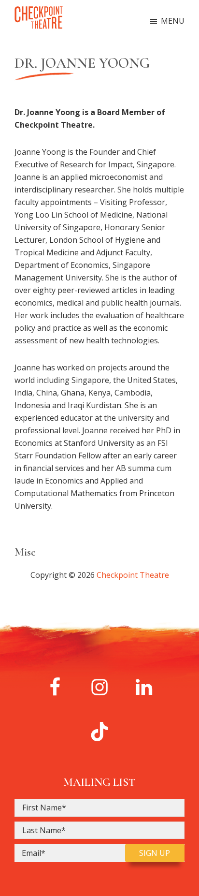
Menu (173, 20)
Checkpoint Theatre (133, 575)
